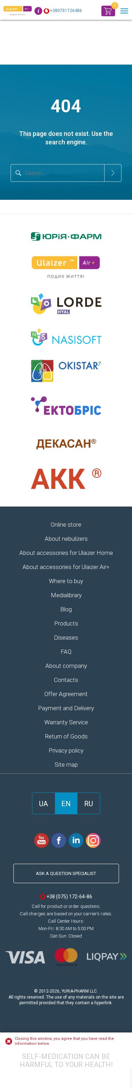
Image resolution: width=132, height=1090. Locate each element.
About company (66, 665)
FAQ (66, 651)
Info (38, 11)
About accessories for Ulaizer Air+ (66, 566)
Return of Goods (66, 736)
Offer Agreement (66, 693)
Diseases (66, 637)
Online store (66, 524)
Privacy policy (66, 750)
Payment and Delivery (66, 708)
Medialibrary (66, 595)
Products (66, 623)
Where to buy (66, 581)
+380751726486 (66, 10)
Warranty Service (66, 722)
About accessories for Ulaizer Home (66, 552)
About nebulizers (66, 538)
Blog (66, 609)
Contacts (66, 679)
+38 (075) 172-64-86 (69, 896)
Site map (66, 764)
